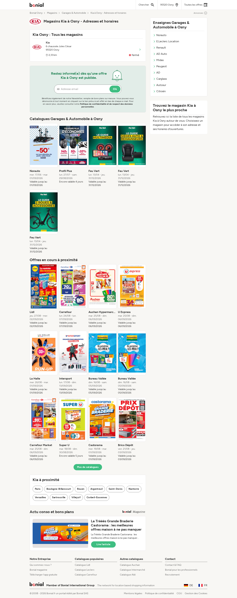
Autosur (161, 85)
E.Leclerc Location (167, 41)
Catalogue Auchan (130, 565)
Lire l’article (103, 544)
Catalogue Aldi (128, 574)
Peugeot (161, 66)
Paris (38, 488)
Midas (160, 60)
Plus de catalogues (88, 467)
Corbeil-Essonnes (97, 497)
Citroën (161, 91)
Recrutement (172, 574)
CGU (179, 593)
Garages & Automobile (74, 13)
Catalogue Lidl (82, 565)
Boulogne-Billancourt (58, 488)
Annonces (198, 13)
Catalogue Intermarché (132, 569)
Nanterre (134, 488)
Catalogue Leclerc (85, 569)
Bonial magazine (38, 569)
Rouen (80, 488)
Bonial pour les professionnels (181, 569)
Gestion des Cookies (196, 593)
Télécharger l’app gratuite (43, 574)
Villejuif (76, 497)
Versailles (40, 497)
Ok (115, 89)
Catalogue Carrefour (86, 574)
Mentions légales (133, 593)
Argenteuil (96, 488)
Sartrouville (59, 497)
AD (158, 72)
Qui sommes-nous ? (41, 565)
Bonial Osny (36, 13)
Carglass (161, 78)
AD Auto (161, 53)
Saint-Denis (116, 488)
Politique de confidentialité (159, 593)
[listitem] (44, 155)
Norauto (161, 35)
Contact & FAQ (173, 565)
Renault (161, 47)
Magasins (52, 13)
